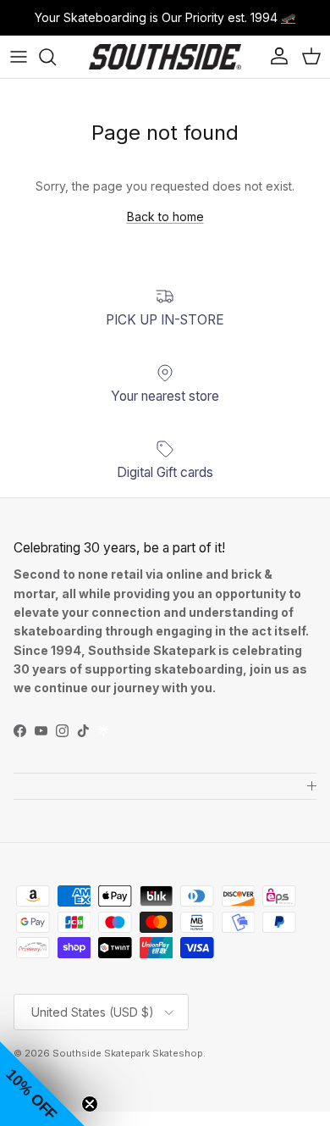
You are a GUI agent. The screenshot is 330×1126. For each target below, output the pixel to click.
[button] (42, 1083)
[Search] (55, 56)
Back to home (165, 216)
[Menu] (18, 56)
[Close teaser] (89, 1103)
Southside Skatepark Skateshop (127, 1053)
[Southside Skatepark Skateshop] (165, 56)
